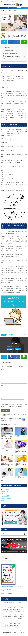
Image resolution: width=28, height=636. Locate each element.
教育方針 (22, 616)
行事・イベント (5, 625)
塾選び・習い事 (5, 611)
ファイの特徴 (5, 489)
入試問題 (9, 607)
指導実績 (16, 616)
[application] (14, 545)
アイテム (4, 602)
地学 (15, 609)
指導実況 (11, 616)
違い (12, 625)
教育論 (2, 33)
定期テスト (16, 614)
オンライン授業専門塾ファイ (15, 632)
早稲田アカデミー (20, 618)
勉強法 (22, 607)
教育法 (19, 334)
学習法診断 (10, 614)
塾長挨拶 (4, 500)
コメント (3, 369)
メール (2, 392)
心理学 (22, 614)
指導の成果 (5, 616)
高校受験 (24, 334)
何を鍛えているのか (8, 50)
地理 (19, 609)
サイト (2, 398)
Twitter (19, 349)
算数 (19, 623)
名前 (2, 385)
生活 (7, 623)
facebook (11, 349)
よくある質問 (5, 496)
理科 (3, 623)
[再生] (3, 551)
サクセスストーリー (20, 602)
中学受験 (9, 334)
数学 (8, 618)
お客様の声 (5, 491)
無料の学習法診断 (6, 498)
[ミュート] (23, 551)
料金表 (3, 493)
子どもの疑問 (21, 611)
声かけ (14, 334)
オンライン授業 (11, 602)
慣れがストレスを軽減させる (10, 53)
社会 (12, 623)
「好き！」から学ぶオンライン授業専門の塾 (14, 7)
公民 (14, 607)
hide (8, 47)
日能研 (13, 618)
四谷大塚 (10, 609)
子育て (4, 614)
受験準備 (4, 609)
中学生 (4, 607)
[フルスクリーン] (25, 551)
